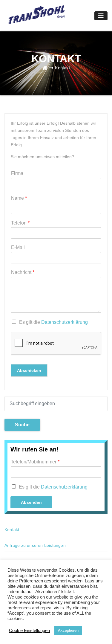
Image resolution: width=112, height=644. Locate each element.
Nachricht (22, 272)
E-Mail (18, 247)
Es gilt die (53, 322)
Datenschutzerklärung (64, 322)
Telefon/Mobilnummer (35, 461)
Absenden (31, 502)
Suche (22, 424)
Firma (17, 173)
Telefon (20, 222)
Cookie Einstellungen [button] (29, 630)
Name (19, 198)
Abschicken (29, 370)
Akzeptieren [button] (68, 630)
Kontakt (62, 67)
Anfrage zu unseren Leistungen (35, 545)
